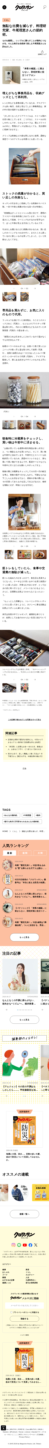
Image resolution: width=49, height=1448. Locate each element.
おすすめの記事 (8, 1280)
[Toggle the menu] (4, 7)
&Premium (13, 1432)
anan (7, 1429)
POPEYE (21, 1429)
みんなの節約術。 (11, 815)
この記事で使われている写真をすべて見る (24, 720)
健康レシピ (6, 1283)
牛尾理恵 (27, 815)
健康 (4, 1270)
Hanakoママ (36, 1432)
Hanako (5, 1432)
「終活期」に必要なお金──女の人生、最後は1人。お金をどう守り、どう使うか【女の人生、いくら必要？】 (25, 748)
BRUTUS (13, 1429)
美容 (27, 1270)
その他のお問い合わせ (15, 1395)
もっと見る (24, 937)
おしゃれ (5, 1272)
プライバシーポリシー (31, 1325)
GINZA (40, 1429)
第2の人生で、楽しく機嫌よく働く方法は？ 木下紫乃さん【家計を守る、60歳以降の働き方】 (25, 755)
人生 (27, 1277)
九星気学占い (31, 1280)
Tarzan (21, 1432)
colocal (27, 1432)
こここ (15, 1434)
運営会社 (30, 1392)
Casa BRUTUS (31, 1429)
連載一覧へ (24, 1214)
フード (5, 1275)
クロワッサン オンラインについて (14, 1392)
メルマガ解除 (24, 1335)
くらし (6, 20)
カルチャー (30, 1275)
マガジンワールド (30, 1434)
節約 (38, 815)
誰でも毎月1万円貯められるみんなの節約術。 (22, 821)
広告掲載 (40, 1434)
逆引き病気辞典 (32, 1283)
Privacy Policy (24, 1437)
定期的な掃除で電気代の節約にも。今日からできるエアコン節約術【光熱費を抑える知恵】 (25, 741)
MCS (20, 1434)
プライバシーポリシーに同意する (26, 1312)
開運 (4, 1277)
